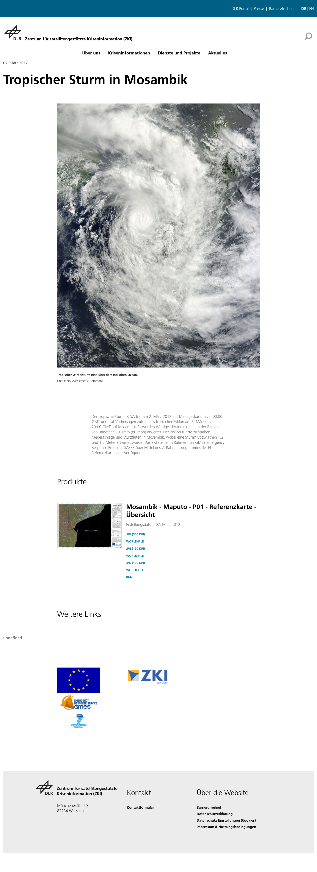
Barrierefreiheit (281, 8)
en (311, 8)
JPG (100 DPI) (135, 563)
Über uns (91, 53)
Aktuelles (217, 53)
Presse (259, 8)
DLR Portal (240, 8)
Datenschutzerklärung (215, 814)
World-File (135, 541)
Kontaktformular (140, 807)
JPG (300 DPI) (135, 534)
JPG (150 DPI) (135, 549)
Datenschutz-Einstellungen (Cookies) (226, 820)
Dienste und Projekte (179, 53)
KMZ (129, 577)
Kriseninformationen (129, 53)
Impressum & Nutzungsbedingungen (226, 826)
